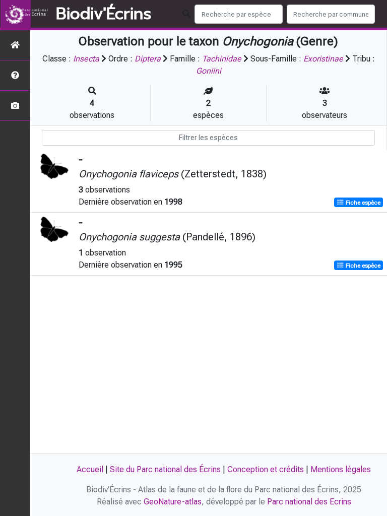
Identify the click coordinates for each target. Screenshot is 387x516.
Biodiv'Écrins (103, 14)
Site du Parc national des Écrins (165, 469)
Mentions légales (340, 469)
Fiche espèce (362, 202)
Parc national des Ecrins (309, 501)
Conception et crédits (265, 469)
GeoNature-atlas (173, 501)
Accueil (90, 469)
